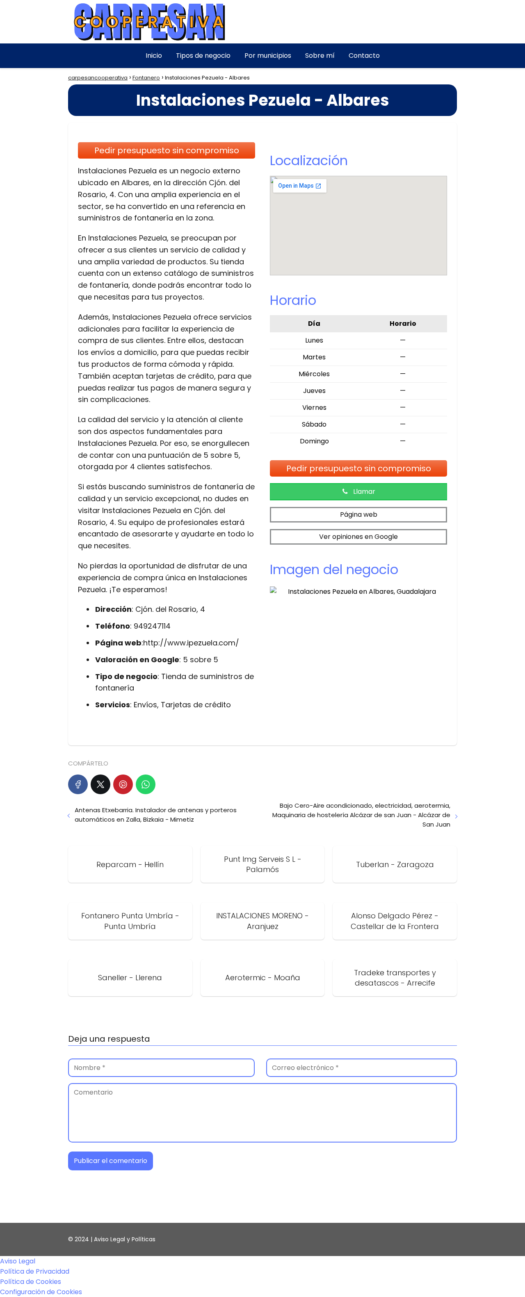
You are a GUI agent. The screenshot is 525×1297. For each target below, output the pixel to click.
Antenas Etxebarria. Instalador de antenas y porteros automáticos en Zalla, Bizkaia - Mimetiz (156, 815)
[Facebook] (78, 784)
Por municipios (267, 55)
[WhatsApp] (145, 784)
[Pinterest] (123, 784)
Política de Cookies (30, 1281)
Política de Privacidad (34, 1271)
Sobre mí (320, 55)
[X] (100, 784)
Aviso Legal (17, 1261)
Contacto (364, 55)
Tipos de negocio (203, 55)
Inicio (154, 55)
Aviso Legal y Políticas (124, 1239)
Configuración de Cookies (41, 1292)
